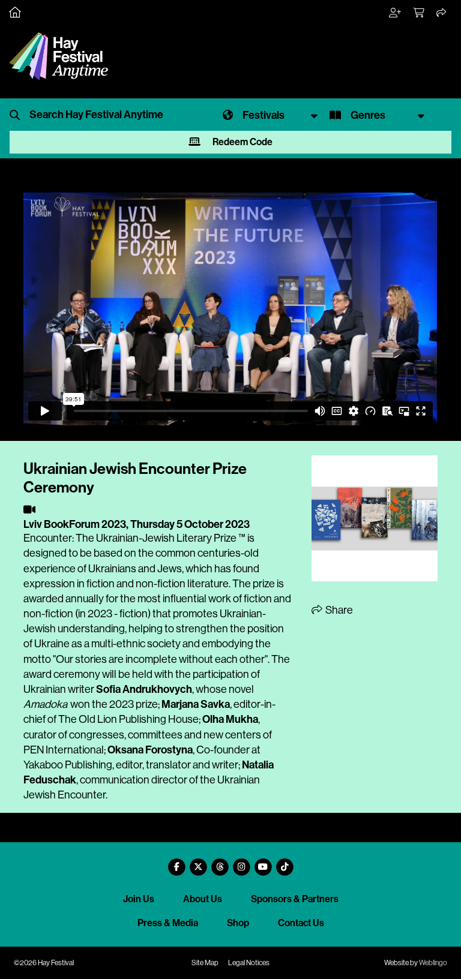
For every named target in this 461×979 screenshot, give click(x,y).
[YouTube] (263, 862)
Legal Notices (249, 963)
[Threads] (219, 862)
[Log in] (395, 13)
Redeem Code (242, 142)
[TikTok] (284, 862)
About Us (202, 899)
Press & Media (167, 923)
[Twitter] (198, 862)
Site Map (204, 963)
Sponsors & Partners (295, 899)
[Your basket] (419, 13)
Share (338, 610)
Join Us (138, 899)
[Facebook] (176, 862)
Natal (254, 764)
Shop (238, 923)
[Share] (442, 13)
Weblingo (433, 963)
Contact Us (301, 923)
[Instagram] (241, 862)
